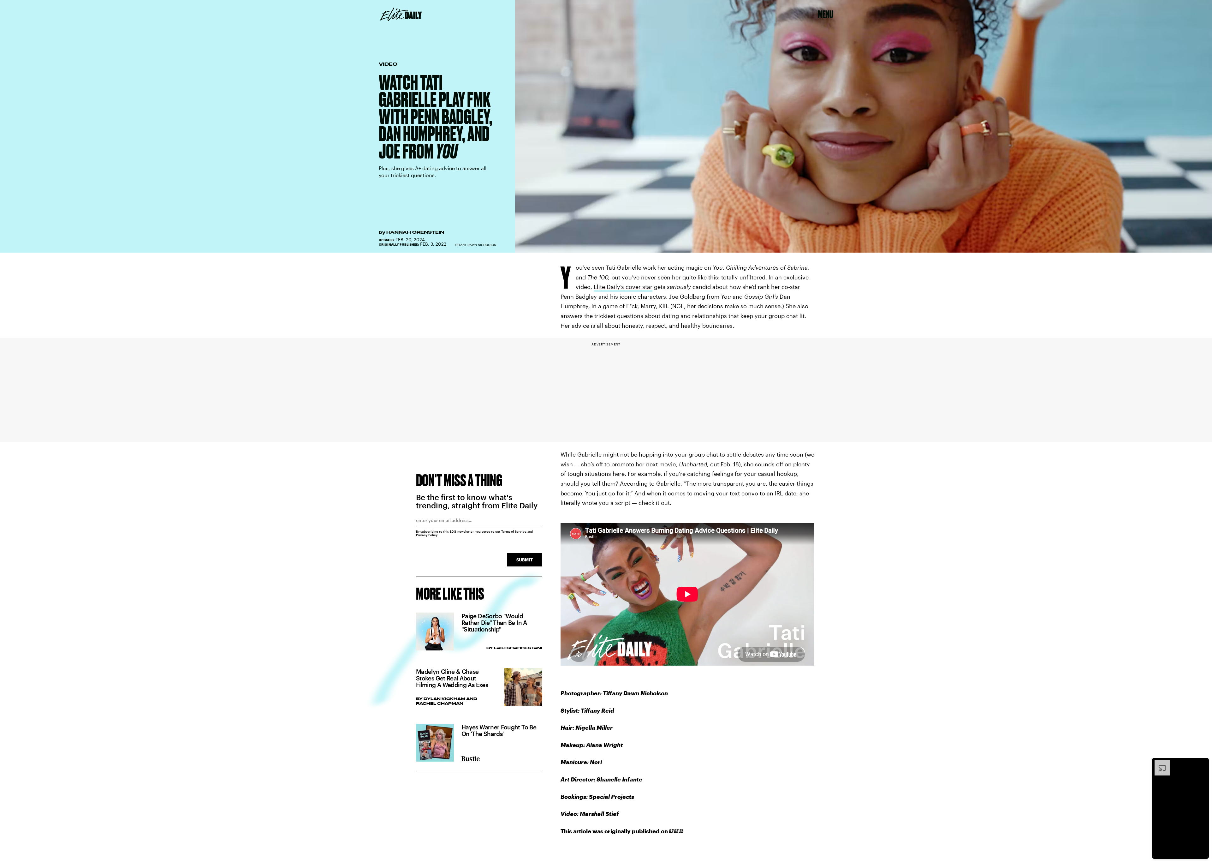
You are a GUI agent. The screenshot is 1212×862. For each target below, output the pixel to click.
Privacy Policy (427, 535)
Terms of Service (513, 531)
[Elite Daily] (401, 14)
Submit (524, 559)
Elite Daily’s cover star (623, 286)
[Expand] (1159, 763)
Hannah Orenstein (415, 232)
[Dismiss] (1202, 763)
